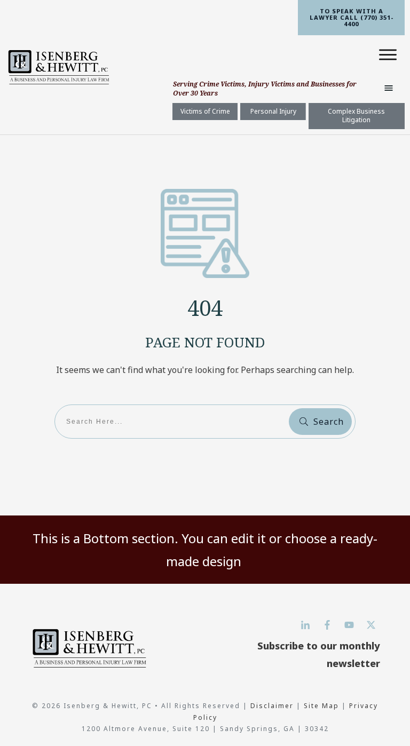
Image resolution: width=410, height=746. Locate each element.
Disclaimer (273, 705)
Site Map (321, 705)
